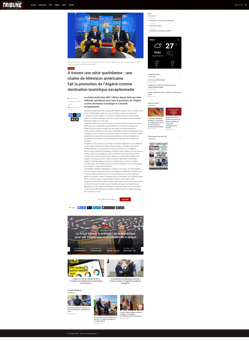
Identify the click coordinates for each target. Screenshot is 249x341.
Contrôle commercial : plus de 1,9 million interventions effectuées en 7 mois (79, 309)
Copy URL (125, 199)
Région (57, 5)
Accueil (33, 5)
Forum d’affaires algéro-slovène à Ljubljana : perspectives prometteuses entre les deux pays (131, 314)
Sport (64, 5)
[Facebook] (70, 115)
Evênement (42, 5)
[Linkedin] (79, 115)
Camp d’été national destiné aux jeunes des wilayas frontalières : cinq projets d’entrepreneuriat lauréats (173, 123)
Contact (71, 5)
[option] (105, 235)
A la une (77, 62)
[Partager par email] (73, 119)
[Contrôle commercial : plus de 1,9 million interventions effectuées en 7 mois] (79, 300)
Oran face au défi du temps (156, 80)
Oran (50, 5)
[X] (75, 115)
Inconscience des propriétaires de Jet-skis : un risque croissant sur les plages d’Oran (105, 319)
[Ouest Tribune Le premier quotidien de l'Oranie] (12, 4)
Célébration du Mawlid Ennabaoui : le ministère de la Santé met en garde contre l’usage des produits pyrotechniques (156, 123)
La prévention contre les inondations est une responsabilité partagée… (162, 86)
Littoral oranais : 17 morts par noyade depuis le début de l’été (105, 235)
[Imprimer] (77, 119)
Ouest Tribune (73, 98)
